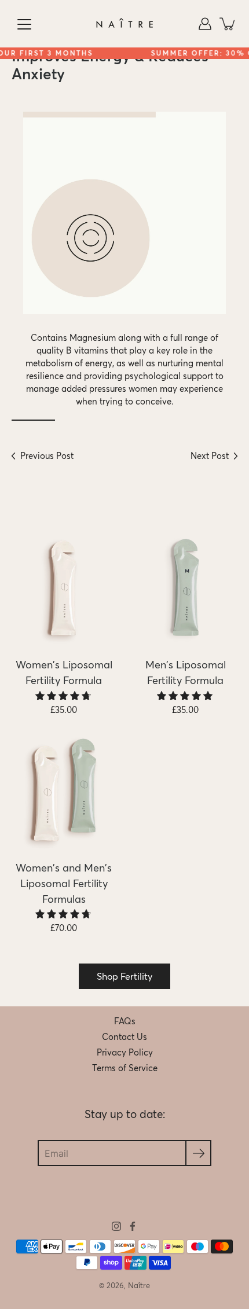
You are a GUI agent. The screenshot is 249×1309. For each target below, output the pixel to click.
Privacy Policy (125, 1052)
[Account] (205, 23)
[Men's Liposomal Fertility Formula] (185, 588)
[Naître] (124, 24)
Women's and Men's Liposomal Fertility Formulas (64, 884)
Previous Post (47, 456)
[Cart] (228, 23)
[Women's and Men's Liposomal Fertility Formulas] (64, 791)
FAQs (125, 1021)
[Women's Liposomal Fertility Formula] (64, 588)
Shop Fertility (124, 976)
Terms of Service (125, 1068)
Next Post (210, 456)
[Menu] (24, 24)
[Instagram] (116, 1226)
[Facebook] (132, 1226)
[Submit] (198, 1153)
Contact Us (124, 1037)
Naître (139, 1285)
